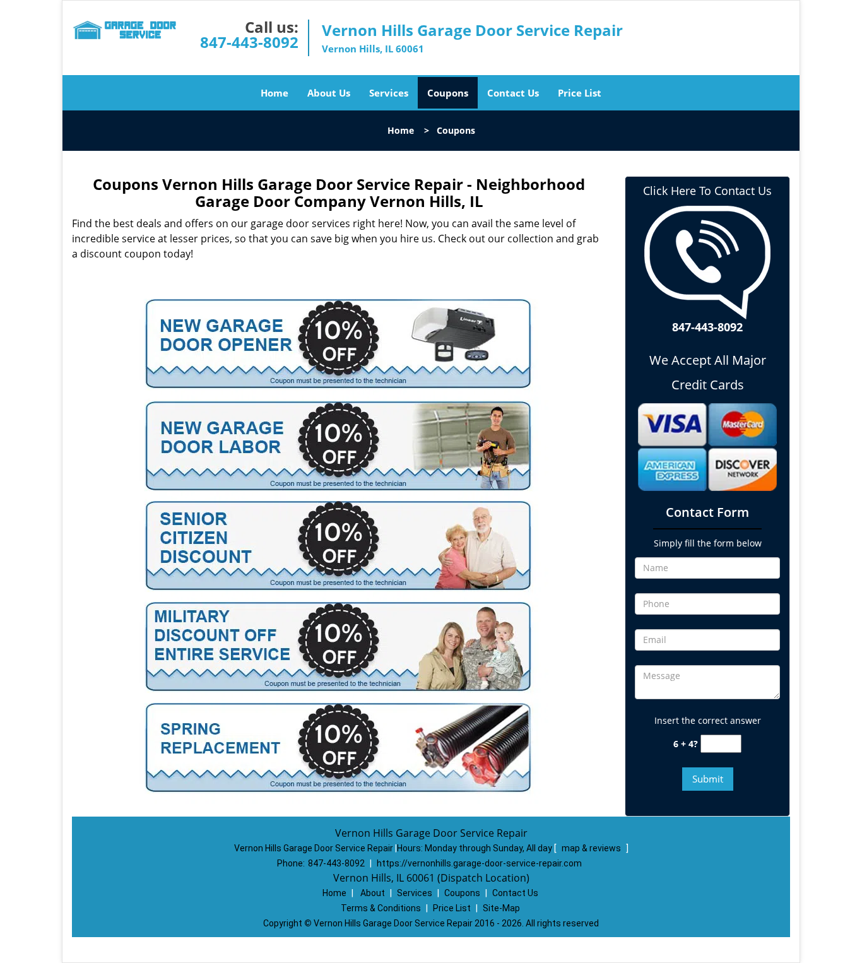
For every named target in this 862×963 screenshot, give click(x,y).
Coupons (447, 92)
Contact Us (513, 92)
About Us (328, 92)
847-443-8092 (249, 42)
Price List (579, 92)
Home (274, 92)
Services (388, 92)
